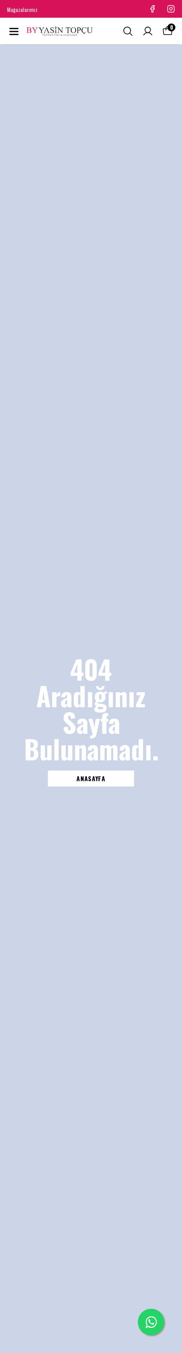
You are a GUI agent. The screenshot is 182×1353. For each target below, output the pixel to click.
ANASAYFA (91, 778)
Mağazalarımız (22, 9)
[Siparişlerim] (147, 31)
